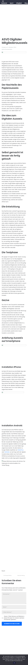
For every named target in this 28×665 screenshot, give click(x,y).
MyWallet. (7, 452)
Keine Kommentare (7, 49)
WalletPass (21, 450)
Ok (14, 662)
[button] (14, 3)
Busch (3, 571)
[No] (26, 659)
